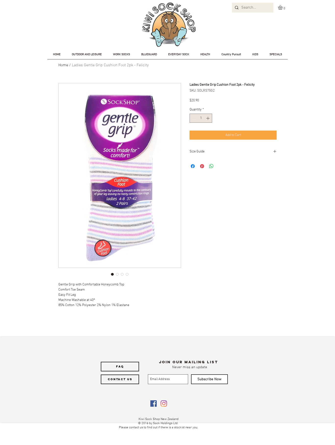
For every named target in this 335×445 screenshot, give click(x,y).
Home (63, 65)
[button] (283, 7)
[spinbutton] (200, 118)
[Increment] (208, 118)
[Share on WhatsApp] (211, 166)
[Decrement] (193, 118)
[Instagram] (164, 403)
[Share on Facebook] (193, 166)
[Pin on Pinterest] (202, 166)
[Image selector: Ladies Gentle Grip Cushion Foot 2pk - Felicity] (112, 274)
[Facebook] (153, 403)
